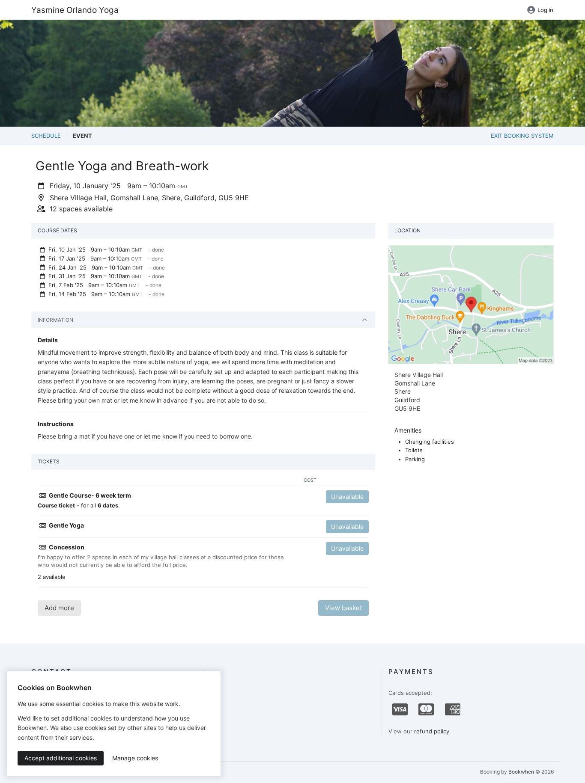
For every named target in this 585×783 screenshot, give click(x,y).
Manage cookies (135, 758)
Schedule (46, 135)
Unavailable (347, 496)
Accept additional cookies (60, 758)
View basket (343, 608)
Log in (545, 9)
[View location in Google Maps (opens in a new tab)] (470, 304)
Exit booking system (522, 135)
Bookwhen (521, 771)
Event (82, 135)
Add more (59, 608)
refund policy (431, 731)
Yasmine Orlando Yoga (75, 10)
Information (55, 320)
